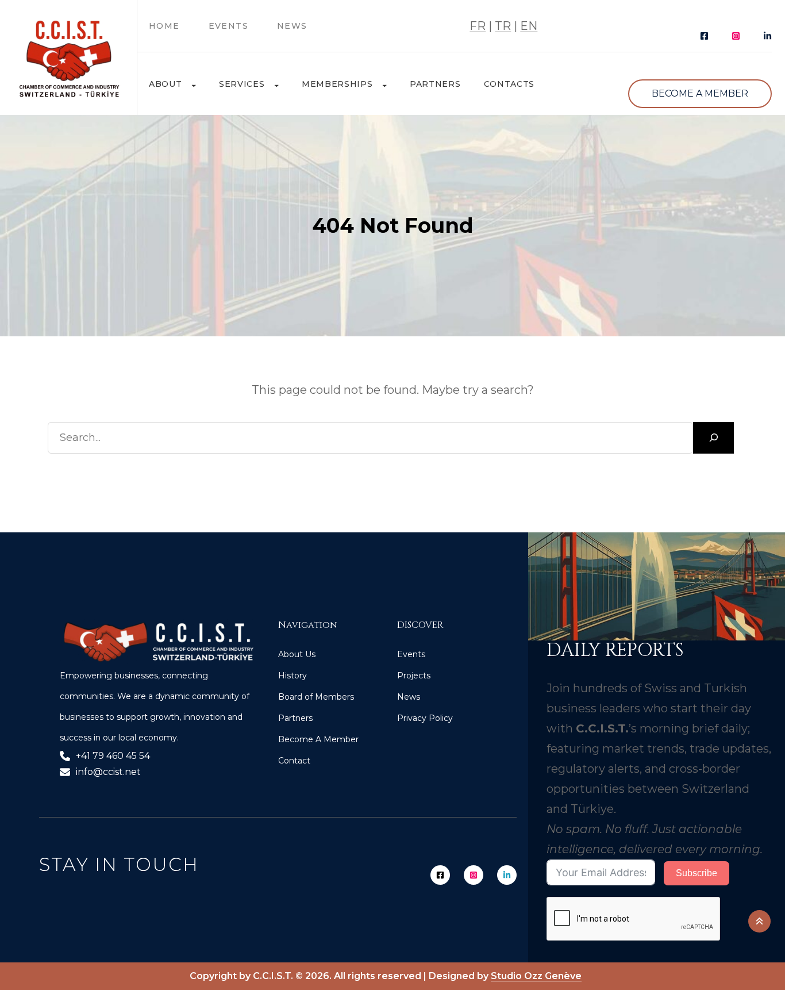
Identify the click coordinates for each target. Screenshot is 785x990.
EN (528, 26)
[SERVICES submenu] (276, 81)
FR (478, 26)
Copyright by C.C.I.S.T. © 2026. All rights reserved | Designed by (340, 975)
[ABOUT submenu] (193, 81)
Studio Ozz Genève (536, 975)
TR (503, 26)
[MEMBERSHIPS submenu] (384, 81)
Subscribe (696, 873)
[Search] (713, 438)
